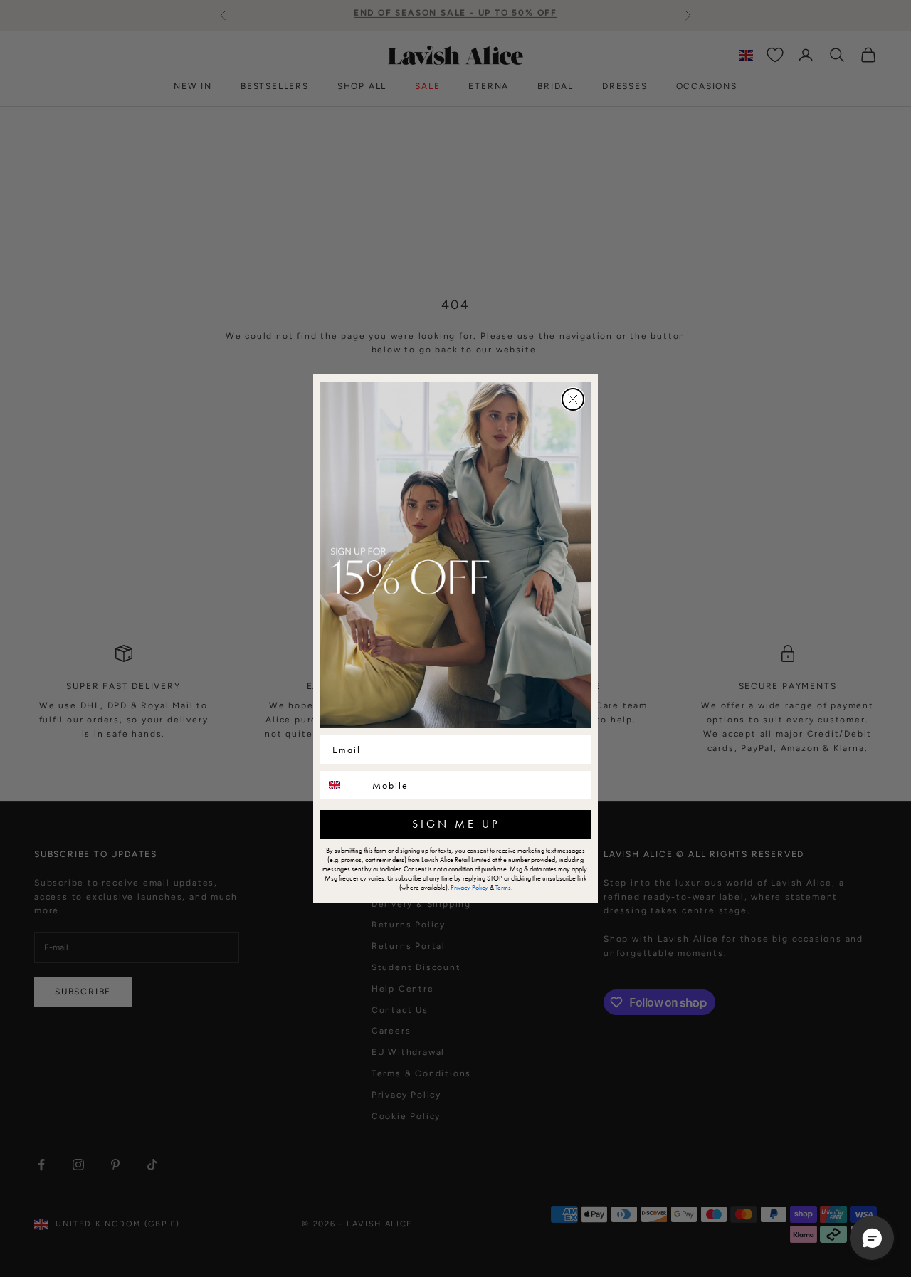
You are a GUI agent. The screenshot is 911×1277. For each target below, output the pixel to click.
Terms (503, 887)
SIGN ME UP (456, 823)
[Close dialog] (573, 399)
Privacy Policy (469, 887)
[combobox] (343, 785)
